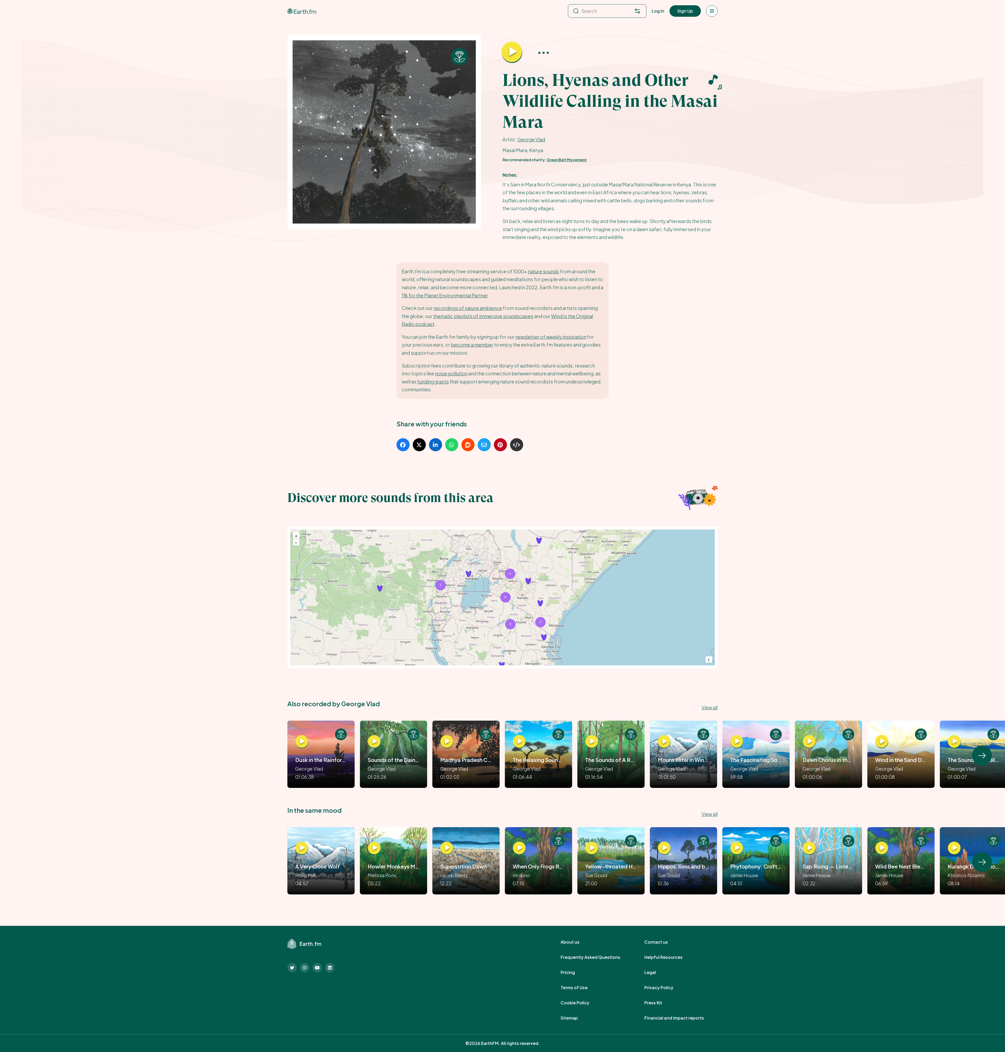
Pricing (574, 972)
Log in (658, 11)
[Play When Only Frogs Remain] (519, 848)
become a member (472, 345)
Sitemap (575, 1018)
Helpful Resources (669, 957)
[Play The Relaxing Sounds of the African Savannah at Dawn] (519, 741)
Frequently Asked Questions (596, 957)
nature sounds (543, 271)
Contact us (661, 942)
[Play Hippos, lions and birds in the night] (664, 848)
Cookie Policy (581, 1003)
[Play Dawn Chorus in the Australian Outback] (809, 741)
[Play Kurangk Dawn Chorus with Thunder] (954, 848)
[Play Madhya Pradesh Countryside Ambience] (446, 741)
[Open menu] (712, 11)
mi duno (521, 875)
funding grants (433, 382)
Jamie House (744, 875)
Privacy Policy (664, 987)
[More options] (543, 52)
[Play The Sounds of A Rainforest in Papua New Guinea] (591, 741)
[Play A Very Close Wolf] (301, 848)
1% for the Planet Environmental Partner (445, 295)
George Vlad (531, 139)
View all (709, 707)
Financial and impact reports (680, 1018)
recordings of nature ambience (467, 308)
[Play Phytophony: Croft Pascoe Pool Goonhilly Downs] (736, 848)
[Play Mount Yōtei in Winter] (664, 741)
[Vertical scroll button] (982, 755)
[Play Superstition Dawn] (446, 848)
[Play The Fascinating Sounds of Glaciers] (736, 741)
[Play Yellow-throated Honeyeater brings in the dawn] (591, 848)
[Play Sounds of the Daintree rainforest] (374, 741)
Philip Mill (305, 875)
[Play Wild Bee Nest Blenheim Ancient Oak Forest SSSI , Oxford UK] (881, 848)
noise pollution (451, 373)
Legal (655, 972)
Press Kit (659, 1003)
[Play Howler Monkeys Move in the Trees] (374, 848)
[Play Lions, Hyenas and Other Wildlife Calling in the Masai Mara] (512, 52)
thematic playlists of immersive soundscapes (483, 316)
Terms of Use (580, 987)
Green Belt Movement (567, 159)
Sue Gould (596, 875)
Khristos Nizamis (966, 875)
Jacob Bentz (454, 875)
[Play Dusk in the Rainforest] (301, 741)
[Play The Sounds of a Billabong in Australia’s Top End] (954, 741)
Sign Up (685, 11)
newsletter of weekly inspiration (550, 337)
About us (576, 942)
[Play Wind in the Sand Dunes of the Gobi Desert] (881, 741)
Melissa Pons (382, 875)
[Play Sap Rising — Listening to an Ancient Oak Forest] (809, 848)
